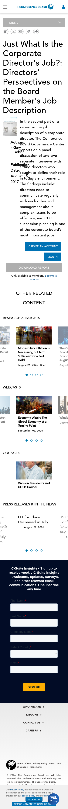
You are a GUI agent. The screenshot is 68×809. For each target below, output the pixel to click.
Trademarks (36, 766)
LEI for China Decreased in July (33, 519)
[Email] (21, 31)
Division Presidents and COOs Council (34, 485)
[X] (13, 31)
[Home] (34, 7)
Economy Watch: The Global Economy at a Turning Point (32, 422)
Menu (14, 23)
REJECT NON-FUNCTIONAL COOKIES (34, 803)
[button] (26, 375)
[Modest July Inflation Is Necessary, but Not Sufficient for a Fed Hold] (34, 335)
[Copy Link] (28, 31)
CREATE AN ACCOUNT (43, 246)
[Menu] (5, 6)
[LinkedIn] (5, 31)
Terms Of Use (24, 763)
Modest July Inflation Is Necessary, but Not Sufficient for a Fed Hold (34, 354)
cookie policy (28, 795)
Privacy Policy (17, 789)
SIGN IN (53, 257)
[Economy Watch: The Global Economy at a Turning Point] (34, 405)
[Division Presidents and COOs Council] (34, 470)
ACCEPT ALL (34, 799)
